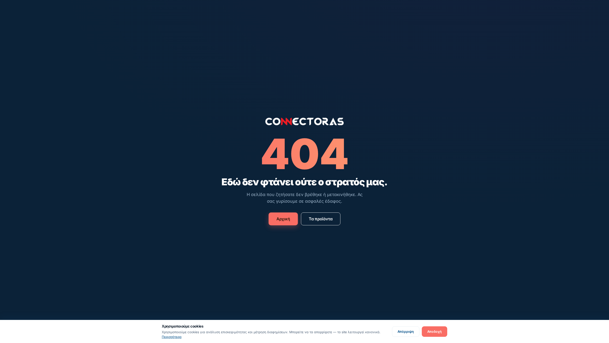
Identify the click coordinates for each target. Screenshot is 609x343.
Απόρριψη (406, 331)
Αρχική (283, 219)
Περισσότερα (172, 337)
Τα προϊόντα (321, 219)
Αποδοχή (434, 331)
